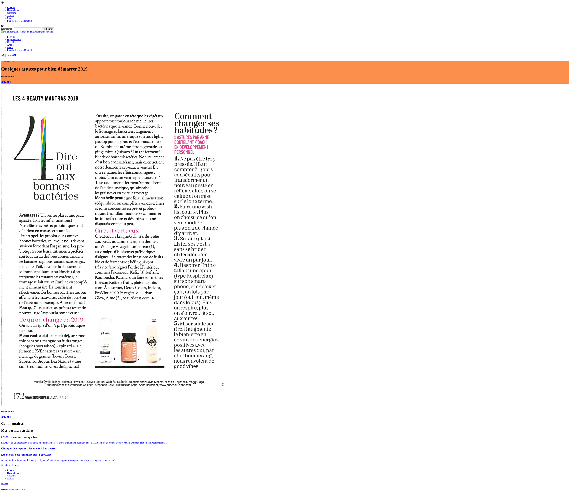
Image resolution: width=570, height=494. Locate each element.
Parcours (11, 7)
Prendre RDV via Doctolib (19, 21)
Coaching (11, 13)
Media (10, 18)
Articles (10, 15)
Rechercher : (7, 28)
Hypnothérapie (14, 10)
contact (9, 55)
